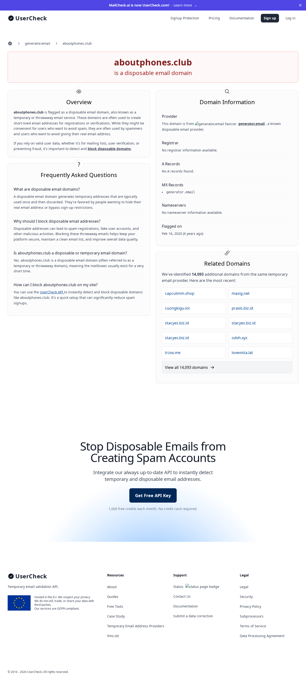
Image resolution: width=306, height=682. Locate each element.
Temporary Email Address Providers (135, 626)
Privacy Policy (250, 606)
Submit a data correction (193, 616)
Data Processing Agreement (262, 636)
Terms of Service (253, 626)
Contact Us (182, 596)
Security (246, 596)
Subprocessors (251, 616)
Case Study (116, 616)
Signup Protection (184, 18)
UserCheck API (52, 292)
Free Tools (115, 606)
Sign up (270, 18)
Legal (244, 587)
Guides (112, 596)
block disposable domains (109, 148)
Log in (290, 18)
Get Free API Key (153, 495)
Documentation (242, 18)
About (112, 587)
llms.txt (113, 636)
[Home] (10, 43)
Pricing (214, 18)
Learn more (153, 5)
